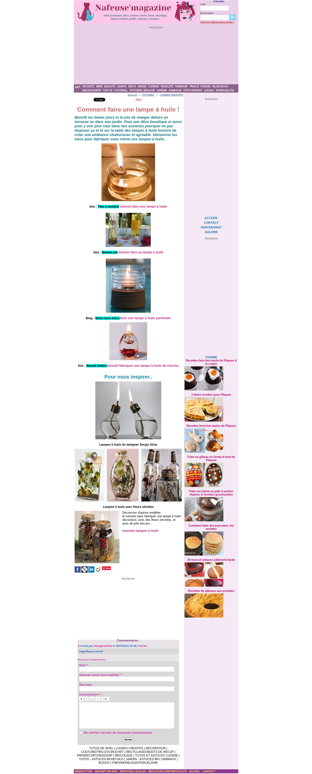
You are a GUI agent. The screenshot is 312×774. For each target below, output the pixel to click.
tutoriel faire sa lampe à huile (140, 252)
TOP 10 (107, 90)
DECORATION (156, 748)
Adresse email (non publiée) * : (101, 674)
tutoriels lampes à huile (140, 531)
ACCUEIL (211, 218)
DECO (132, 86)
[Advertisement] (156, 56)
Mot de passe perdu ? (223, 22)
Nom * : (84, 665)
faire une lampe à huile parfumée (145, 318)
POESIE (206, 86)
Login (203, 4)
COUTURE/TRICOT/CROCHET (102, 752)
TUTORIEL (121, 90)
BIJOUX (104, 762)
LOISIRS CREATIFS (171, 94)
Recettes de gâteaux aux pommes (211, 590)
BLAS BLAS (220, 86)
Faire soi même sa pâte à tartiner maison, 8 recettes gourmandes (211, 493)
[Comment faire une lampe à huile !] (128, 450)
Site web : (86, 684)
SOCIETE (88, 86)
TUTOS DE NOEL (101, 748)
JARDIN (162, 90)
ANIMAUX (175, 90)
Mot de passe (206, 13)
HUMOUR (181, 86)
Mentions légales (133, 771)
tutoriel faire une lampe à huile (143, 206)
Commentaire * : (91, 694)
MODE (142, 86)
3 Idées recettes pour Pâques (211, 394)
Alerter (142, 645)
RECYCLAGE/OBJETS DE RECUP (150, 752)
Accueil (132, 94)
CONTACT (211, 222)
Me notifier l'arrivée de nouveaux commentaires (118, 732)
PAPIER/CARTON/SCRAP (94, 755)
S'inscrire (205, 22)
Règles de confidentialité (167, 771)
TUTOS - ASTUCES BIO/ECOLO (101, 759)
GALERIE (211, 232)
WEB (99, 86)
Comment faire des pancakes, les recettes (211, 527)
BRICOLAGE (124, 755)
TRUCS (194, 86)
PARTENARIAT (211, 227)
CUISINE (153, 86)
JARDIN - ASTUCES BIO (143, 759)
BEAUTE (109, 86)
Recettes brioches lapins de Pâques (211, 425)
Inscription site (106, 771)
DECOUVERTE (91, 90)
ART (78, 87)
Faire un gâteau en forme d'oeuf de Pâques (211, 458)
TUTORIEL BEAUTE (142, 90)
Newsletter (84, 771)
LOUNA (209, 90)
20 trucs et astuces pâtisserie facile (211, 559)
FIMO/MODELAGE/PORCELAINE (135, 762)
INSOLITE (167, 86)
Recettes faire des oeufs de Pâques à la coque (211, 362)
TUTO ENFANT (192, 90)
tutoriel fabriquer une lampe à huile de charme (143, 365)
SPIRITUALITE (225, 90)
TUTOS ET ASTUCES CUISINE (156, 755)
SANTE (121, 86)
